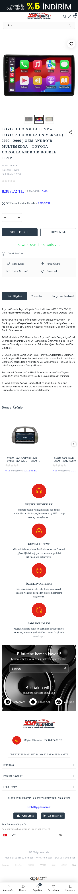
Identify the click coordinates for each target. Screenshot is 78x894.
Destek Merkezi (15, 253)
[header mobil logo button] (39, 15)
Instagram (19, 701)
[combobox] (6, 835)
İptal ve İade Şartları (65, 857)
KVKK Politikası (44, 857)
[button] (7, 75)
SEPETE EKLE (19, 232)
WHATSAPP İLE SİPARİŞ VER (41, 244)
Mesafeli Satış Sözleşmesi (19, 857)
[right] (74, 444)
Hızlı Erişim (10, 786)
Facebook (44, 701)
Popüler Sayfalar (12, 775)
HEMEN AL (58, 232)
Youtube (69, 701)
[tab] (14, 296)
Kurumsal (9, 764)
